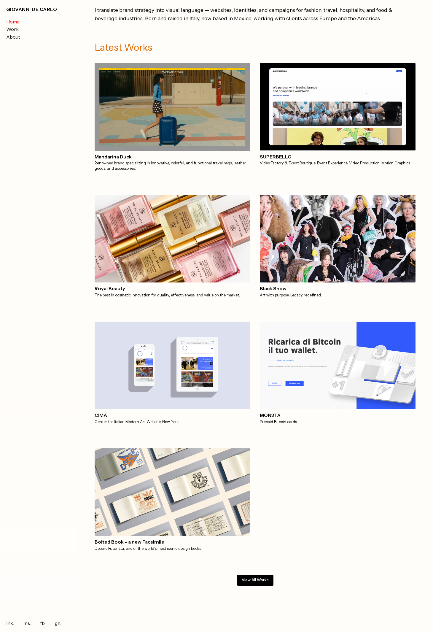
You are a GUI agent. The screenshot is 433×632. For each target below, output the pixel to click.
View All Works (255, 580)
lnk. (10, 623)
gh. (58, 623)
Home (13, 22)
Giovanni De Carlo (31, 9)
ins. (27, 623)
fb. (42, 623)
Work (12, 29)
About (13, 37)
